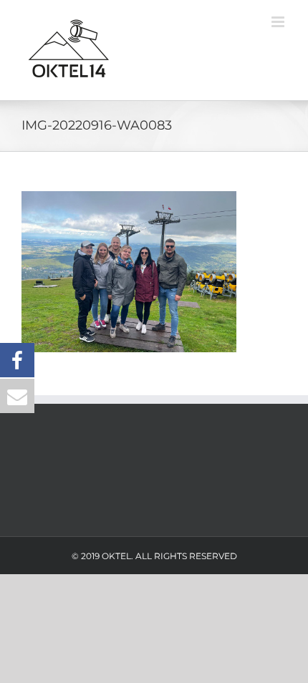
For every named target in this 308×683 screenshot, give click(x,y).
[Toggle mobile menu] (279, 21)
